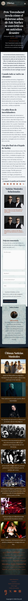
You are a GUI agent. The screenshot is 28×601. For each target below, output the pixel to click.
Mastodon (10, 561)
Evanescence (7, 555)
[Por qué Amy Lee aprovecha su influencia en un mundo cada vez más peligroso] (13, 410)
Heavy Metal (20, 555)
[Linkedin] (11, 184)
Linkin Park (4, 561)
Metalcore (23, 561)
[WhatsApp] (20, 184)
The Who (18, 36)
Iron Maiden (7, 558)
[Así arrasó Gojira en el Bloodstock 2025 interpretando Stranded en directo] (13, 506)
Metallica (6, 564)
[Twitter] (23, 184)
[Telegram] (17, 184)
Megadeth (16, 561)
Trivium (23, 569)
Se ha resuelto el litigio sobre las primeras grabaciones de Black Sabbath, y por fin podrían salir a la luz (13, 468)
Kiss (19, 558)
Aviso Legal (14, 586)
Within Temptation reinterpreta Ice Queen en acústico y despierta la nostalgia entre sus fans (13, 542)
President (4, 567)
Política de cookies (14, 588)
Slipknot (4, 569)
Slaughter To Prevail (14, 567)
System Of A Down (16, 569)
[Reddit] (14, 184)
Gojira (15, 555)
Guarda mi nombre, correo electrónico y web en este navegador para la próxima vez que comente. (13, 294)
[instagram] (20, 591)
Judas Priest (15, 558)
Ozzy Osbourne (18, 564)
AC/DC (4, 552)
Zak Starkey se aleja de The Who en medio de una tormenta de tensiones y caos (14, 232)
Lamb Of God (22, 558)
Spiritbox (9, 569)
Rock (8, 567)
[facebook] (6, 591)
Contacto (14, 581)
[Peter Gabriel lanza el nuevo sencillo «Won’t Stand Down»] (13, 389)
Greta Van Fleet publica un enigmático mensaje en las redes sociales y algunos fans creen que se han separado (13, 378)
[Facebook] (4, 184)
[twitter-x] (11, 591)
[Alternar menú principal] (25, 3)
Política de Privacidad (14, 584)
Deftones (23, 552)
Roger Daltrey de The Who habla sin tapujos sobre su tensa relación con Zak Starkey (13, 211)
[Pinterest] (7, 184)
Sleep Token (21, 567)
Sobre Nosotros (14, 579)
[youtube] (15, 591)
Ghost (12, 555)
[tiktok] (6, 593)
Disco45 (10, 2)
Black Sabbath (13, 552)
